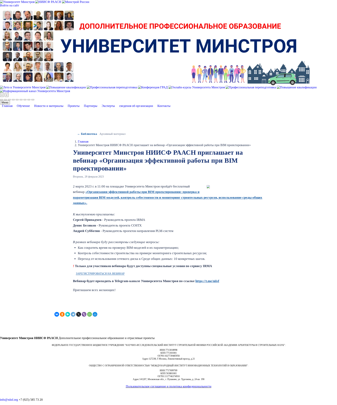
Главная (7, 106)
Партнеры (90, 106)
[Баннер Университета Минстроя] (155, 46)
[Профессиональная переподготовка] (112, 87)
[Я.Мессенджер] (67, 314)
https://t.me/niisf (207, 281)
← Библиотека (87, 133)
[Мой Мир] (95, 314)
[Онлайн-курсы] (197, 87)
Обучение (23, 106)
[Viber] (84, 314)
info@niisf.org (9, 399)
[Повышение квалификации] (66, 87)
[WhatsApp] (89, 314)
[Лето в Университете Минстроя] (23, 87)
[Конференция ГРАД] (153, 87)
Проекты (74, 106)
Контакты (163, 106)
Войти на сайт (9, 5)
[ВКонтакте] (56, 314)
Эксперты (108, 106)
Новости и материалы (48, 106)
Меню (5, 102)
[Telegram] (73, 314)
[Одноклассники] (62, 314)
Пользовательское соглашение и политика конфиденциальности (168, 386)
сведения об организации (136, 106)
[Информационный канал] (35, 90)
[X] (78, 314)
